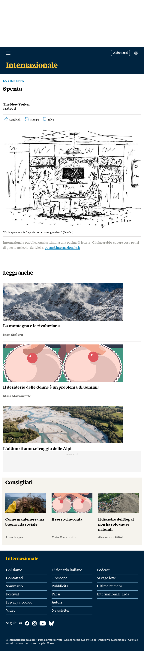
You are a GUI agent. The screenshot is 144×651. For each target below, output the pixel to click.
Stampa (34, 119)
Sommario (14, 586)
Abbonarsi (120, 52)
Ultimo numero (109, 586)
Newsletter (61, 611)
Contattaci (14, 578)
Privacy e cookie (19, 602)
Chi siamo (14, 570)
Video (11, 611)
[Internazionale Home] (23, 558)
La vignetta (13, 81)
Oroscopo (60, 578)
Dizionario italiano (67, 570)
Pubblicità (60, 586)
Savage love (106, 578)
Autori (57, 602)
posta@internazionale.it (62, 247)
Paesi (56, 594)
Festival (12, 594)
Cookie (51, 643)
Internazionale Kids (113, 594)
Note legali (38, 643)
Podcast (103, 570)
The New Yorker (16, 104)
